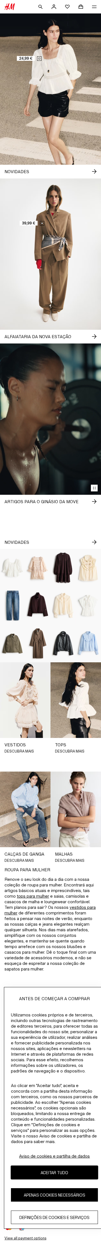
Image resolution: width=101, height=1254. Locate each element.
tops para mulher (33, 896)
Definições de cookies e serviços (54, 1217)
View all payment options (25, 1238)
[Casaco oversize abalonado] (37, 605)
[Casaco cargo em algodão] (12, 643)
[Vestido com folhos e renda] (37, 568)
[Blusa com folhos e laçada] (63, 605)
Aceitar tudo (54, 1172)
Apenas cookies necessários (54, 1195)
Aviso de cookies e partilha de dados (54, 1156)
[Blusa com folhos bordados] (88, 568)
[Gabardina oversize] (37, 643)
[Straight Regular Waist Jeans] (12, 605)
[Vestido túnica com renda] (63, 568)
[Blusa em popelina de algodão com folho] (88, 643)
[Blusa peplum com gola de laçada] (88, 605)
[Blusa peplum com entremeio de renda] (12, 568)
